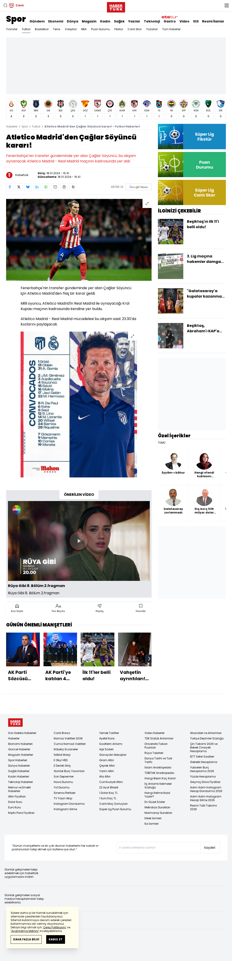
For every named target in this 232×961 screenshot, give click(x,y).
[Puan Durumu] (192, 164)
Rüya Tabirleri (154, 753)
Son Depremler (64, 776)
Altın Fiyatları (17, 796)
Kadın (105, 21)
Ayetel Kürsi (107, 738)
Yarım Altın (106, 771)
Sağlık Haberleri (18, 771)
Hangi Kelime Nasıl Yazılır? (157, 794)
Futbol (26, 29)
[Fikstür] (192, 136)
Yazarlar (152, 29)
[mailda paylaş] (55, 187)
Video (184, 21)
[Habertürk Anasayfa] (116, 6)
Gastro (170, 21)
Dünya (72, 21)
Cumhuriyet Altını (111, 782)
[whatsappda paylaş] (46, 187)
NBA (84, 29)
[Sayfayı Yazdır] (64, 187)
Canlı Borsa (62, 733)
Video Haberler (154, 733)
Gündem (37, 21)
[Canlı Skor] (192, 192)
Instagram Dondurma (69, 804)
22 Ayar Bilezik (108, 787)
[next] (149, 659)
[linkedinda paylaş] (37, 187)
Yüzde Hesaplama (203, 776)
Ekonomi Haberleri (20, 744)
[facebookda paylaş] (9, 187)
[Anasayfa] (15, 722)
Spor (16, 19)
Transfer (11, 29)
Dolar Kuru (15, 802)
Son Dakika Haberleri (22, 733)
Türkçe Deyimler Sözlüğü (207, 738)
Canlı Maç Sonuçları (113, 804)
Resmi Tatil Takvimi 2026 (203, 807)
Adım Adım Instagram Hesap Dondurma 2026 (206, 789)
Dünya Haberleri (19, 766)
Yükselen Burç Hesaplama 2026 (202, 769)
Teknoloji (152, 21)
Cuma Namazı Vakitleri (70, 744)
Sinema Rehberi (64, 793)
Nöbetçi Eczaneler (66, 749)
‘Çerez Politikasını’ (54, 927)
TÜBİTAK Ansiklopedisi (159, 773)
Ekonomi (55, 21)
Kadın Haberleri (18, 776)
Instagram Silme (65, 809)
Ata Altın (105, 776)
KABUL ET (56, 939)
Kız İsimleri (152, 824)
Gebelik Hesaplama (203, 762)
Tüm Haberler (171, 29)
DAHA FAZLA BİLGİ (26, 939)
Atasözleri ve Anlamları (206, 733)
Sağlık (119, 21)
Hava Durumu (63, 782)
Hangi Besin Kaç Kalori (160, 778)
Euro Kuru (14, 807)
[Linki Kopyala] (73, 187)
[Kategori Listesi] (226, 5)
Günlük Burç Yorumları (69, 771)
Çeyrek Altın (107, 766)
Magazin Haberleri (20, 755)
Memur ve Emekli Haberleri (19, 789)
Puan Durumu (100, 29)
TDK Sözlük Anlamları (159, 738)
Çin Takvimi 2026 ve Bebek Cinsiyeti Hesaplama (204, 747)
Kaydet (209, 847)
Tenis (56, 29)
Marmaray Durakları (158, 813)
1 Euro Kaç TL (107, 798)
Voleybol (71, 29)
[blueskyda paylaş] (27, 187)
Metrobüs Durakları (157, 807)
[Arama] (5, 5)
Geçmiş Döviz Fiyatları (205, 782)
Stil (195, 21)
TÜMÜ (161, 443)
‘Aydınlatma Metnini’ (25, 931)
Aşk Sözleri (106, 749)
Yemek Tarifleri (109, 733)
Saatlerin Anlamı (110, 744)
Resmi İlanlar (213, 21)
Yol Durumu (62, 787)
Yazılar (134, 21)
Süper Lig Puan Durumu (115, 809)
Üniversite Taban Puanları (156, 745)
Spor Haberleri (17, 760)
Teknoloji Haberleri (20, 782)
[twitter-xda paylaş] (18, 187)
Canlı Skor (135, 29)
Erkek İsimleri (153, 818)
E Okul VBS (61, 760)
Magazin (89, 21)
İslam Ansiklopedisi (158, 767)
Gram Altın (106, 760)
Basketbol (41, 29)
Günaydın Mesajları (112, 755)
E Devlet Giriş (62, 766)
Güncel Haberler (19, 749)
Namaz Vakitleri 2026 (68, 738)
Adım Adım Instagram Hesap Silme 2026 (205, 798)
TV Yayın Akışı (63, 798)
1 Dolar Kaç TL (108, 793)
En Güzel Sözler (155, 802)
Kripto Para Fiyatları (21, 813)
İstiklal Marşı (62, 755)
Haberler (11, 126)
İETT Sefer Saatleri (202, 756)
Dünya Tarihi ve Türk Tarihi (158, 760)
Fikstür (118, 29)
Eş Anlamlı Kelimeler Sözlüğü (158, 785)
